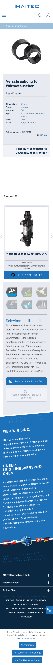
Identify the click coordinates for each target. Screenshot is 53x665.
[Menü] (4, 15)
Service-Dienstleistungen (25, 604)
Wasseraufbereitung (16, 609)
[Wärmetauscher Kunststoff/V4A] (26, 228)
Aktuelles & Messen (36, 600)
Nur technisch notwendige (27, 652)
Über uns (20, 600)
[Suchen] (40, 15)
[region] (26, 51)
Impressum (26, 617)
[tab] (11, 291)
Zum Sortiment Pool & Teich (29, 381)
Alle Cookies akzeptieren (27, 660)
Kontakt (10, 600)
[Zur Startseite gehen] (26, 6)
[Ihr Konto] (48, 15)
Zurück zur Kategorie (16, 26)
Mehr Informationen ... (27, 638)
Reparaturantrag (37, 609)
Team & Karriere (36, 613)
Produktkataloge (17, 613)
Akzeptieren (27, 645)
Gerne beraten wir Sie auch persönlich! (26, 396)
